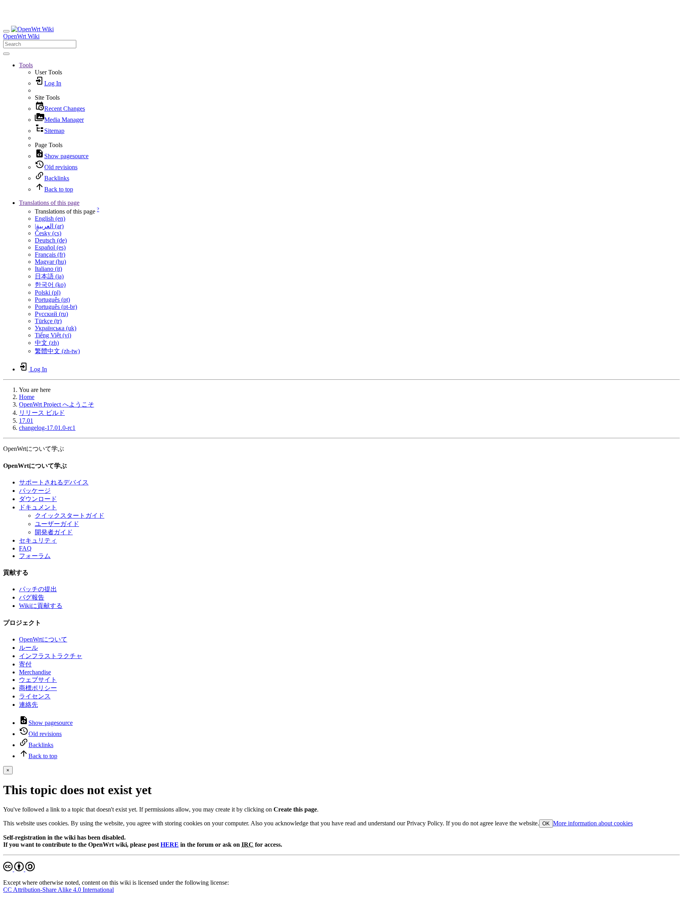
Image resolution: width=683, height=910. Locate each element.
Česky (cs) (48, 233)
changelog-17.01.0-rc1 (47, 427)
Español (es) (50, 247)
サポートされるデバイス (54, 482)
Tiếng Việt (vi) (53, 335)
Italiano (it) (48, 268)
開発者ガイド (54, 532)
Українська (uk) (55, 328)
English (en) (50, 218)
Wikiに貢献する (40, 605)
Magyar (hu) (50, 261)
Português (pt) (52, 299)
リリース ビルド (42, 412)
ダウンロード (38, 499)
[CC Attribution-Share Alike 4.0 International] (19, 869)
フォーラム (35, 555)
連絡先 (28, 704)
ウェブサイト (38, 679)
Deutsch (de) (51, 240)
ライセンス (35, 696)
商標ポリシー (38, 688)
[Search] (6, 54)
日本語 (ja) (49, 276)
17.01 (26, 420)
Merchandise (35, 672)
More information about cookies (593, 823)
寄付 (25, 664)
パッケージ (35, 490)
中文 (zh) (47, 342)
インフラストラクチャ (50, 656)
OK (546, 824)
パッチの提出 (38, 589)
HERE (169, 844)
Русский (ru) (51, 313)
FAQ (25, 548)
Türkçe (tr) (48, 321)
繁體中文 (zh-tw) (57, 351)
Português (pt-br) (56, 306)
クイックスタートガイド (69, 515)
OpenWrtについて (43, 639)
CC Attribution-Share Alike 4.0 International (58, 889)
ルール (28, 647)
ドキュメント (38, 507)
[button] (26, 65)
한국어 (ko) (50, 284)
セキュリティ (38, 540)
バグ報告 (31, 597)
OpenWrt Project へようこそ (56, 404)
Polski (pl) (47, 292)
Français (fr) (50, 254)
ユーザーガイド (57, 523)
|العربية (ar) (49, 226)
